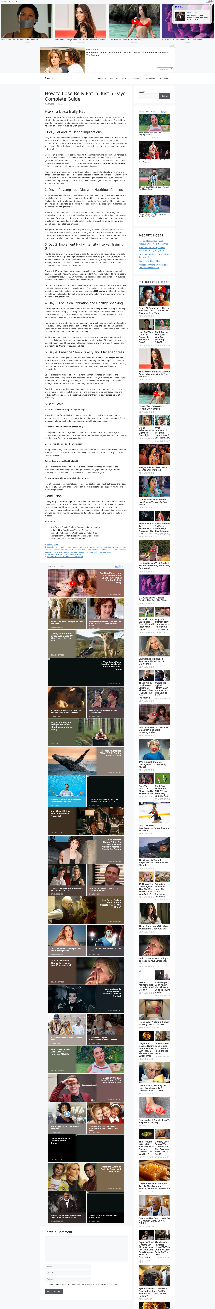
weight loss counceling (102, 552)
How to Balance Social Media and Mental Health (65, 557)
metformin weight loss (82, 549)
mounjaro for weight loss (101, 549)
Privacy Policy (149, 78)
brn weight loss (70, 547)
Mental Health (52, 545)
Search (142, 92)
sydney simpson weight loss (66, 552)
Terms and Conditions (131, 78)
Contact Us (101, 78)
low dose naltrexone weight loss (61, 549)
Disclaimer (164, 78)
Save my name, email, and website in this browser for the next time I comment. (83, 1284)
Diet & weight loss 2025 (149, 261)
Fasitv (49, 78)
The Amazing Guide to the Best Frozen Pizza (64, 554)
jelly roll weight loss (104, 547)
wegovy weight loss (85, 552)
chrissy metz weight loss (86, 547)
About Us (114, 78)
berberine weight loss (55, 547)
